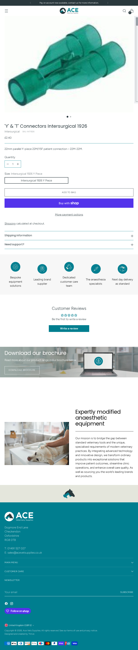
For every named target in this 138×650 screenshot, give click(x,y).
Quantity (10, 157)
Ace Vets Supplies (32, 630)
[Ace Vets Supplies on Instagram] (12, 604)
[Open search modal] (124, 10)
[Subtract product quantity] (8, 164)
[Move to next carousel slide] (130, 390)
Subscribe (126, 592)
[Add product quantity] (18, 164)
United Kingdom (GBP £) (20, 625)
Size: (23, 173)
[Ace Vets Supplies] (69, 11)
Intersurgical (12, 131)
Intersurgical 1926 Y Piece (36, 180)
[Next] (107, 3)
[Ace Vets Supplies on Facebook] (7, 604)
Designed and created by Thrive (19, 634)
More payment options (69, 214)
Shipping (10, 223)
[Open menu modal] (6, 10)
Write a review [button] (69, 328)
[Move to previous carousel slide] (123, 390)
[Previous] (30, 3)
